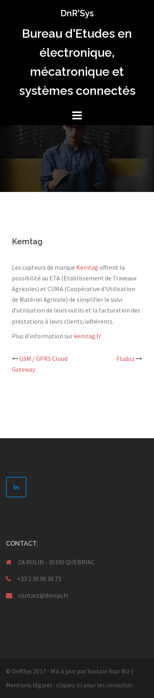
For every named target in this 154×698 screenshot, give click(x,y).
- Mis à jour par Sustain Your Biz (88, 671)
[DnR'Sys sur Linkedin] (16, 487)
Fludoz (125, 358)
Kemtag (87, 267)
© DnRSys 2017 (26, 671)
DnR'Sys (77, 13)
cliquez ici (69, 685)
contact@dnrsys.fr (43, 595)
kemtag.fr (87, 336)
